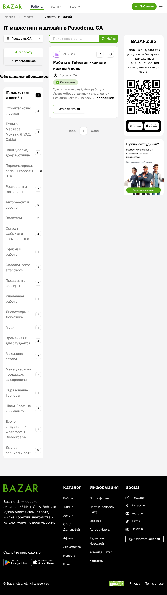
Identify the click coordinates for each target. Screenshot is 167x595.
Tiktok (136, 521)
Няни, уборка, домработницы (18, 153)
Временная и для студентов (18, 340)
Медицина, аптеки (14, 356)
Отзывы (95, 521)
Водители (14, 218)
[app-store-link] (43, 562)
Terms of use (154, 583)
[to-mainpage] (20, 488)
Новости (69, 556)
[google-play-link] (15, 562)
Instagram (138, 497)
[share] (99, 54)
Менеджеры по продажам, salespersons (18, 374)
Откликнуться (69, 109)
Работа (37, 6)
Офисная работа (13, 252)
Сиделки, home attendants (18, 267)
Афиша (68, 538)
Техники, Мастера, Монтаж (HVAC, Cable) (18, 132)
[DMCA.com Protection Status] (116, 583)
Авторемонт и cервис (17, 205)
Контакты (96, 561)
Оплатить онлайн (147, 539)
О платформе (99, 498)
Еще (72, 6)
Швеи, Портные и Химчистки (18, 408)
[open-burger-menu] (161, 6)
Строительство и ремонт (18, 111)
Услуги (56, 6)
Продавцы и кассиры (16, 283)
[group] (23, 57)
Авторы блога (100, 529)
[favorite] (110, 54)
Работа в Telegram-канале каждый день (79, 65)
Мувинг (12, 327)
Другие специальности (18, 450)
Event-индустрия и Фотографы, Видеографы (16, 429)
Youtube (137, 513)
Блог (66, 564)
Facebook (138, 505)
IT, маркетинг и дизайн (18, 95)
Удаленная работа (15, 299)
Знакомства (72, 547)
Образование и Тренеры (18, 393)
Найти (111, 38)
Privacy (135, 583)
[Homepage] (12, 6)
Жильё (68, 507)
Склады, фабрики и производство (17, 233)
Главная (9, 17)
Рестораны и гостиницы (16, 189)
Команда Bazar (101, 552)
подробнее (105, 98)
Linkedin (137, 529)
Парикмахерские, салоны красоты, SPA (20, 170)
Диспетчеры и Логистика (17, 314)
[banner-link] (144, 167)
